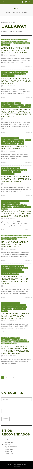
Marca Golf (8, 444)
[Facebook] (22, 2)
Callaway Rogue (24, 200)
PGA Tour (23, 74)
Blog (23, 308)
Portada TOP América (8, 41)
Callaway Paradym (22, 72)
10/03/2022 (13, 320)
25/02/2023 (13, 85)
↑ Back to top (16, 466)
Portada (4, 76)
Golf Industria (8, 451)
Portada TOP (6, 45)
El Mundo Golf (9, 442)
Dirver (10, 168)
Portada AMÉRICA (21, 41)
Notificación (17, 43)
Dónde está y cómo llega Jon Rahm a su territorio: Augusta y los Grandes (16, 213)
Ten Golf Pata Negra (8, 72)
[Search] (3, 2)
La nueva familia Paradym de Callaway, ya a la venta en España (16, 81)
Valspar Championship (20, 268)
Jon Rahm (11, 76)
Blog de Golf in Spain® (11, 447)
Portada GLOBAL (7, 43)
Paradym (4, 168)
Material (4, 106)
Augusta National (14, 202)
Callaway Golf (13, 137)
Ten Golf (7, 440)
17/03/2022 (13, 286)
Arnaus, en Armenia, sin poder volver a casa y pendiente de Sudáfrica (15, 50)
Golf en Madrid (9, 449)
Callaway (15, 39)
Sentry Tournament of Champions (13, 104)
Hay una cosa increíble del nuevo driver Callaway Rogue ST (14, 244)
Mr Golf (6, 55)
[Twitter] (26, 2)
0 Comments (29, 66)
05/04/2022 (13, 218)
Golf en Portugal (9, 453)
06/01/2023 (13, 183)
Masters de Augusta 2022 (10, 200)
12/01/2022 (13, 355)
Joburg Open (23, 39)
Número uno (15, 273)
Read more (3, 66)
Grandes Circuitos (8, 174)
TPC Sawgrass (15, 303)
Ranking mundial (7, 268)
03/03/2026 (13, 55)
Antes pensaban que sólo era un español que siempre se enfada (16, 315)
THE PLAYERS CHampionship (10, 305)
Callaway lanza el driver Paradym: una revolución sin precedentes (16, 179)
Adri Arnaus (26, 43)
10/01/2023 (13, 119)
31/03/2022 (13, 249)
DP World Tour (7, 39)
